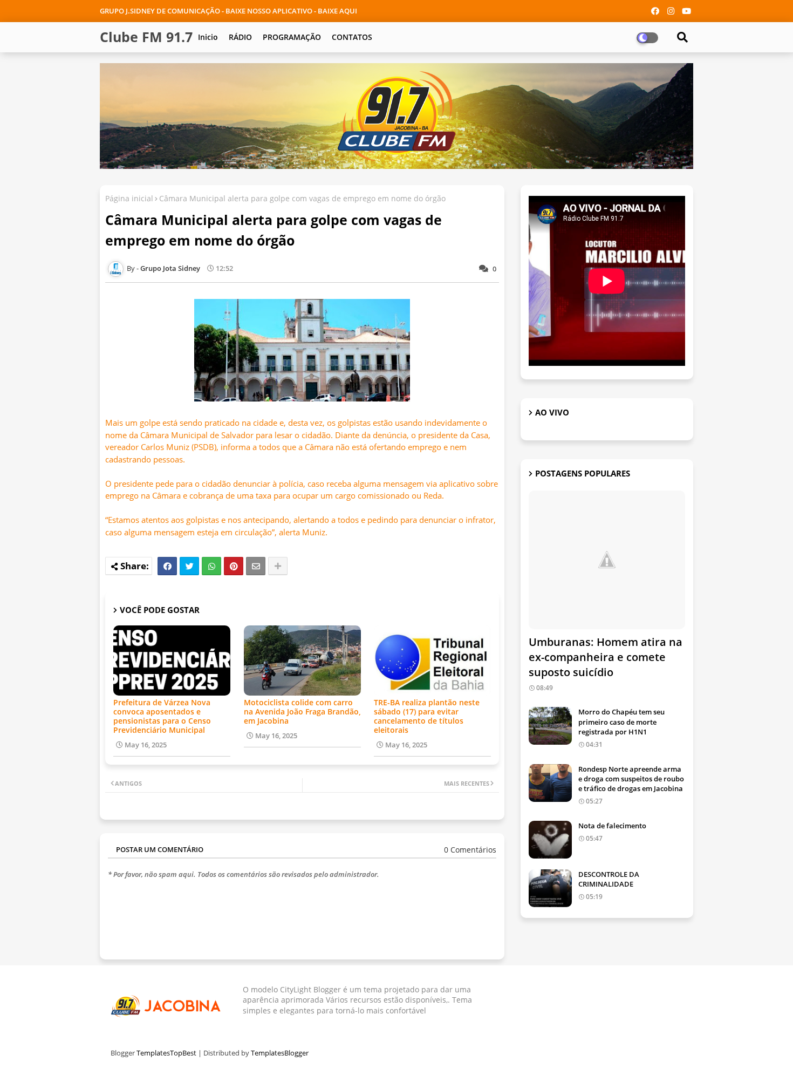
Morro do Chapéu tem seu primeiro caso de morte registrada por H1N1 (621, 721)
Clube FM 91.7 (146, 37)
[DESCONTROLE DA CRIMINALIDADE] (550, 888)
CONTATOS (352, 37)
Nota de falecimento (612, 825)
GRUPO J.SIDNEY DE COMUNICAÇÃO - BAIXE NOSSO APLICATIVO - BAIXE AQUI (228, 11)
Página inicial (129, 198)
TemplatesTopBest (166, 1053)
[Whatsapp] (211, 566)
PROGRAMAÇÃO (292, 37)
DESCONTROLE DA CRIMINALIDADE (608, 879)
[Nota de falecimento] (550, 840)
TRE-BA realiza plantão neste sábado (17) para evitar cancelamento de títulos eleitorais (427, 716)
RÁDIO (240, 37)
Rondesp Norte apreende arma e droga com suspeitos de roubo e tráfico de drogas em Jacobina (631, 778)
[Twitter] (189, 566)
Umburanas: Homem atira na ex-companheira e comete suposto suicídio (605, 657)
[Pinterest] (233, 566)
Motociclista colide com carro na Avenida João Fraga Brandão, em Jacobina (302, 711)
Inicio (208, 37)
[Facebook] (167, 566)
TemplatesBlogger (280, 1053)
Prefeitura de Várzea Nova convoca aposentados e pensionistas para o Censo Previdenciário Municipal (162, 716)
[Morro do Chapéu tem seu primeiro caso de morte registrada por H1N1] (550, 726)
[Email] (255, 566)
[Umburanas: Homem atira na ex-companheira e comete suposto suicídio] (607, 560)
